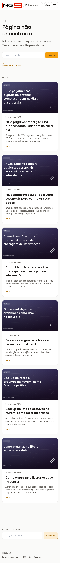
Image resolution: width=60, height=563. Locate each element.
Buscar (51, 55)
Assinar (50, 535)
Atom (30, 557)
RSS (24, 557)
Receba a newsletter (13, 530)
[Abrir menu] (54, 5)
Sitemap (37, 557)
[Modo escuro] (47, 5)
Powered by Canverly (10, 557)
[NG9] (12, 5)
